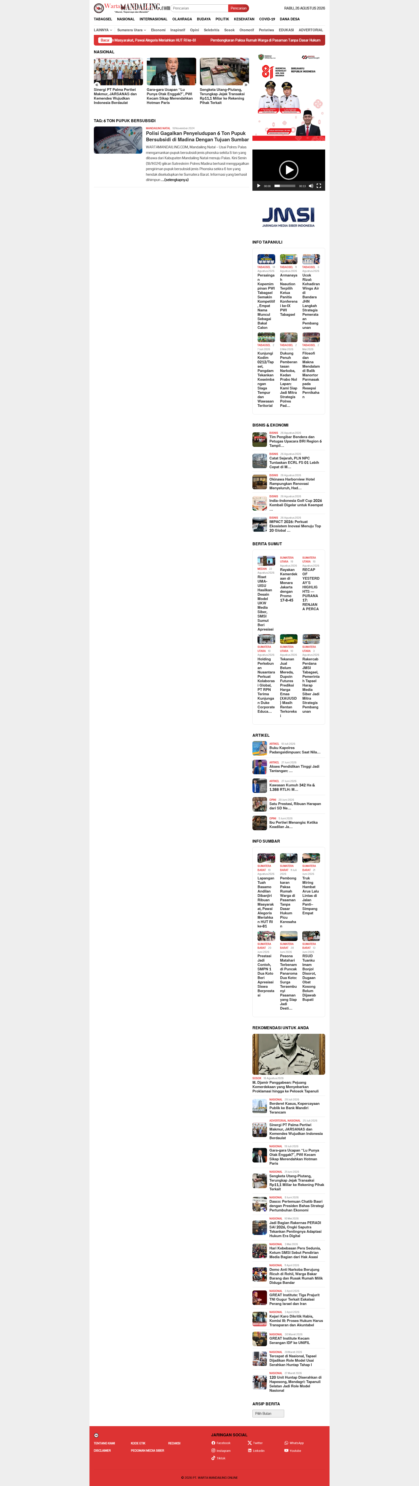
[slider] (284, 186)
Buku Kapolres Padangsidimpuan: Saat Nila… (295, 750)
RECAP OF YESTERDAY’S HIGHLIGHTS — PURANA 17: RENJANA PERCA (311, 589)
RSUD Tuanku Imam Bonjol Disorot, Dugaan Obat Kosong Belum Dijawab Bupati (309, 978)
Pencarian (239, 8)
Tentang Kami (104, 1443)
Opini (272, 800)
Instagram (224, 1451)
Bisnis (273, 433)
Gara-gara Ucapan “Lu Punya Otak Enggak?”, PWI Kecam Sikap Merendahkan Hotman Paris (117, 96)
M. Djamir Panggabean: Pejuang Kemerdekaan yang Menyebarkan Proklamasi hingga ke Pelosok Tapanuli (285, 1087)
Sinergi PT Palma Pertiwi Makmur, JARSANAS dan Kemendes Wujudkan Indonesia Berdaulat (296, 1131)
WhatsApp (297, 1443)
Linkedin (259, 1451)
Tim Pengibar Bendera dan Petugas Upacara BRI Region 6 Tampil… (295, 441)
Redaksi (174, 1443)
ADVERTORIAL (277, 1120)
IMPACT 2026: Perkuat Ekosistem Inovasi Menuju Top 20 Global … (295, 526)
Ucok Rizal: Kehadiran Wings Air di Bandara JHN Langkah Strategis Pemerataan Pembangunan (311, 301)
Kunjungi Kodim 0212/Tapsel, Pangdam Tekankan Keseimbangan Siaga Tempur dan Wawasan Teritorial (266, 379)
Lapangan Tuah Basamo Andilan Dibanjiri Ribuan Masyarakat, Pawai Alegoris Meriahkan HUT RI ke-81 (266, 902)
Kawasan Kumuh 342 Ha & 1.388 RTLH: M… (292, 787)
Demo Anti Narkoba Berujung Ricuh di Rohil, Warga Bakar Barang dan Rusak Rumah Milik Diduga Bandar (296, 1276)
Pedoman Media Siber (147, 1450)
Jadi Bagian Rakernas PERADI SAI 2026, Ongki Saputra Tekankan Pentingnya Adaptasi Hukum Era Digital (295, 1229)
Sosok (256, 1078)
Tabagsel (264, 267)
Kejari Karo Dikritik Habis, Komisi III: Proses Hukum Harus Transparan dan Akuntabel (296, 1321)
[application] (288, 170)
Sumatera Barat (264, 868)
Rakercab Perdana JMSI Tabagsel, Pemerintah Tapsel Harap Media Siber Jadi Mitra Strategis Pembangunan (311, 685)
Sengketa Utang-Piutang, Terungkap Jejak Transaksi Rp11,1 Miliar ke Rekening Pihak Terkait (169, 96)
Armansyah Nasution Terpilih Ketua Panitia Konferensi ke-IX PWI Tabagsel (289, 295)
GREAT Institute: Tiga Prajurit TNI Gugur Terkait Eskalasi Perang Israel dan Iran (294, 1299)
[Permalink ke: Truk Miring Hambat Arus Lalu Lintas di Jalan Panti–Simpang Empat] (311, 858)
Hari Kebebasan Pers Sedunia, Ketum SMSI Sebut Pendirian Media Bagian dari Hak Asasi (295, 1252)
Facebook (224, 1443)
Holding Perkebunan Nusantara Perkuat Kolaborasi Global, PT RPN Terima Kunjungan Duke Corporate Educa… (266, 685)
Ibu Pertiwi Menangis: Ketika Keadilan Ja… (293, 825)
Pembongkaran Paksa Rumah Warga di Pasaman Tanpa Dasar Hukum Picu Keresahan (229, 40)
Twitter (258, 1443)
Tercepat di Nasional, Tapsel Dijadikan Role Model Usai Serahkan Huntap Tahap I (292, 1360)
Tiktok (221, 1458)
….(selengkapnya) (175, 179)
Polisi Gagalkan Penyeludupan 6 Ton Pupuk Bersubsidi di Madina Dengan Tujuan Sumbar (197, 136)
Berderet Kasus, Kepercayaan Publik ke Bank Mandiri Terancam (294, 1108)
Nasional (275, 1099)
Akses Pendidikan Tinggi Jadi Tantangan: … (294, 769)
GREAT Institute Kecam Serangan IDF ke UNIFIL (289, 1340)
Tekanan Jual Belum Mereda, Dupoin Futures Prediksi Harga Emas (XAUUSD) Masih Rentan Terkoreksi (288, 687)
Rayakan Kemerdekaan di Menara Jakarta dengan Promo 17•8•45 (288, 585)
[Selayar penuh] (318, 185)
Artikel (274, 744)
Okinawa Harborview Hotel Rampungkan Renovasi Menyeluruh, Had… (292, 483)
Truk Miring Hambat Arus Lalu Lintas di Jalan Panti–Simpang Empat (310, 896)
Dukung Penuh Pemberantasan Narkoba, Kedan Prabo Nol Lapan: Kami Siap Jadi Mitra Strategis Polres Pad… (288, 379)
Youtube (295, 1451)
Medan (262, 569)
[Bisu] (311, 185)
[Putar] (258, 185)
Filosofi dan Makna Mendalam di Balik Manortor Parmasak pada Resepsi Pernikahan (311, 375)
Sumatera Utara (287, 560)
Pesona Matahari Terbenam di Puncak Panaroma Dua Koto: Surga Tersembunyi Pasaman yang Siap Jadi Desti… (288, 982)
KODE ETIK (138, 1443)
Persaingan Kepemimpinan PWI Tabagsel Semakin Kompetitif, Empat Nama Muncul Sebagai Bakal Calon (266, 301)
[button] (288, 170)
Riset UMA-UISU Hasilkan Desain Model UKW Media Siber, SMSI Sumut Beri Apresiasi (266, 603)
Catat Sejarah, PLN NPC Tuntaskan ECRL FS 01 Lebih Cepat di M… (294, 462)
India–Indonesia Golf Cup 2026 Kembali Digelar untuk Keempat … (296, 505)
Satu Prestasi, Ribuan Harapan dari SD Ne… (295, 806)
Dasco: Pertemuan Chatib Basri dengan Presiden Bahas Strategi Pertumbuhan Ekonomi (224, 96)
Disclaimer (102, 1450)
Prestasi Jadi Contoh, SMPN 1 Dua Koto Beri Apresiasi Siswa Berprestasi (266, 976)
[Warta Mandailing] (132, 8)
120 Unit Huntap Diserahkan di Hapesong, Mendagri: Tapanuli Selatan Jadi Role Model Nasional (295, 1384)
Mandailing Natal (158, 128)
